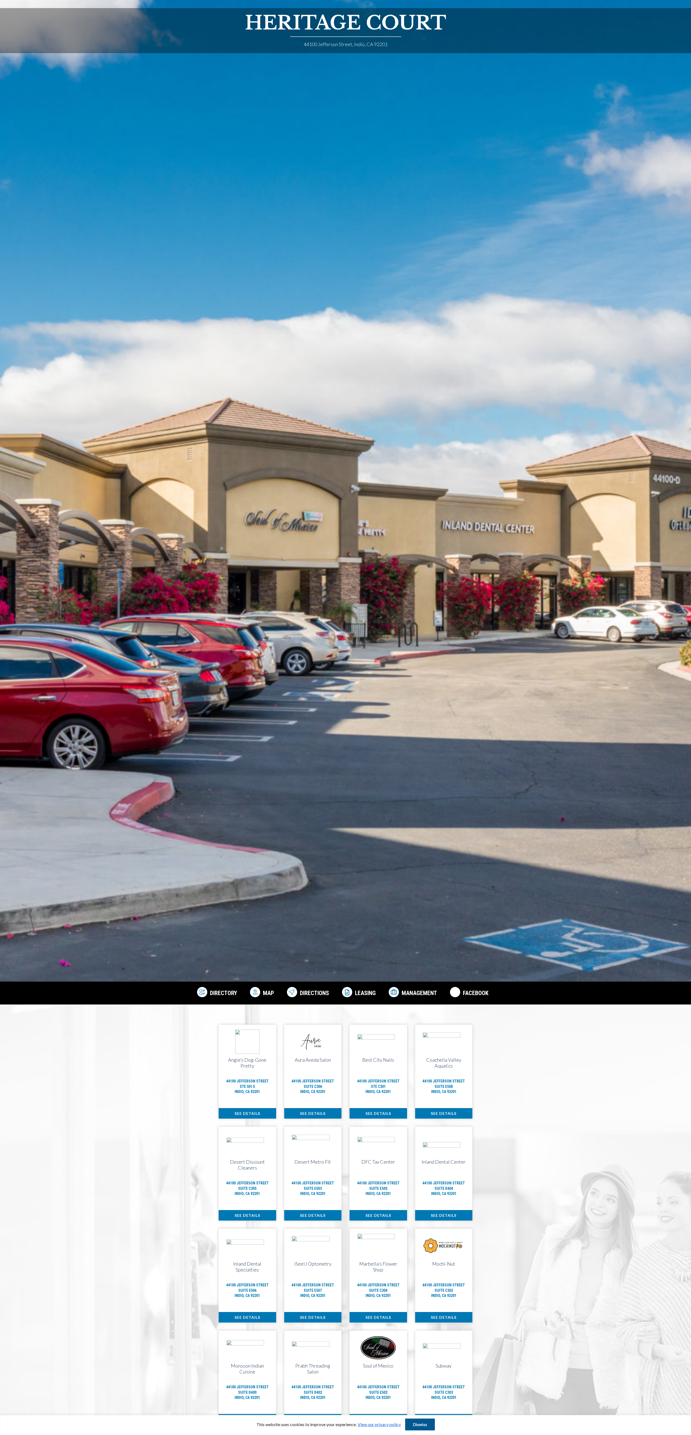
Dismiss (420, 1424)
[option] (345, 502)
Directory (223, 993)
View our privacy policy (379, 1424)
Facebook (476, 993)
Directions (314, 993)
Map (268, 993)
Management (419, 993)
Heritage (345, 23)
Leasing (365, 993)
